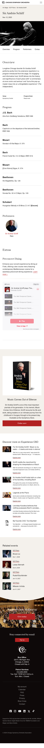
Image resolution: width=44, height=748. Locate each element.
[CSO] (22, 652)
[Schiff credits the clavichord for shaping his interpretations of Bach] (7, 464)
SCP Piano (12, 7)
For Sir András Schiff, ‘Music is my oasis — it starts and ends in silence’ (26, 448)
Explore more (17, 457)
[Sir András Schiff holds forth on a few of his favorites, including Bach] (7, 480)
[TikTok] (33, 711)
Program (16, 49)
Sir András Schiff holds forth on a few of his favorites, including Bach (27, 478)
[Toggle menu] (41, 2)
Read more (27, 98)
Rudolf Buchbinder (20, 575)
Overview (6, 49)
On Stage (5, 7)
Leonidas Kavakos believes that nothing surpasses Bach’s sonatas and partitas (26, 507)
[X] (29, 711)
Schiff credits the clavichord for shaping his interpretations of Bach (26, 463)
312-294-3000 (22, 672)
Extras (37, 49)
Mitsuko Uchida (19, 586)
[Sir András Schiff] (12, 226)
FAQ (22, 692)
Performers (27, 49)
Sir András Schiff (21, 7)
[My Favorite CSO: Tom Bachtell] (7, 523)
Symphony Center (8, 98)
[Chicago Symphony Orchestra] (16, 2)
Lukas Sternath (18, 564)
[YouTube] (19, 711)
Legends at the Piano (21, 492)
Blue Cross (22, 701)
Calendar (22, 689)
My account (22, 687)
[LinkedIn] (24, 711)
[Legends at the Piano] (7, 495)
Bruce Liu (16, 554)
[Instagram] (15, 711)
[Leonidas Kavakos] (7, 508)
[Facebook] (11, 711)
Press (22, 695)
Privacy (22, 698)
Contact (22, 704)
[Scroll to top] (2, 745)
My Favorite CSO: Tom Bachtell (25, 521)
